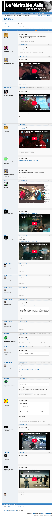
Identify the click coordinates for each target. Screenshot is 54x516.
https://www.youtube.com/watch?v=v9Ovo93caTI (28, 213)
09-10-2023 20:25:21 (23, 452)
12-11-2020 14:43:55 (23, 56)
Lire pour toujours (47, 30)
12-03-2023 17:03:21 (23, 378)
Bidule (5, 397)
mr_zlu (5, 180)
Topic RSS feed (40, 30)
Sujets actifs (39, 15)
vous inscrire (39, 28)
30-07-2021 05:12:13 (23, 263)
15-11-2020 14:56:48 (23, 87)
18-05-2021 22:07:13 (23, 235)
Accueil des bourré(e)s (12, 13)
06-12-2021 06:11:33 (23, 275)
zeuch (5, 44)
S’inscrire (36, 13)
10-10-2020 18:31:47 (23, 44)
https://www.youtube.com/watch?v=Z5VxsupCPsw (28, 241)
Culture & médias (13, 23)
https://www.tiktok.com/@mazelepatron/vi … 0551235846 (29, 339)
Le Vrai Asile (6, 23)
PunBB (34, 513)
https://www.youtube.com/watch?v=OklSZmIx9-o (28, 430)
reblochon (6, 333)
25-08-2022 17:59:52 (23, 299)
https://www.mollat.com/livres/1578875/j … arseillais (28, 160)
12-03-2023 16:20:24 (23, 362)
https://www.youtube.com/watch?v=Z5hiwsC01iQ (28, 93)
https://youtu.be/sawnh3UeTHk (24, 128)
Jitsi (4, 19)
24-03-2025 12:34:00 (23, 491)
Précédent (9, 26)
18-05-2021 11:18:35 (23, 209)
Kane (5, 209)
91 (18, 26)
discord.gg (9, 18)
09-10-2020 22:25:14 (23, 32)
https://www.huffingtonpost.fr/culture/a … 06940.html (28, 305)
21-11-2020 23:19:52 (23, 155)
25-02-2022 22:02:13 (23, 287)
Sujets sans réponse (46, 15)
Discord (5, 18)
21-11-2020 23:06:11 (23, 124)
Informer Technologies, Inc (46, 513)
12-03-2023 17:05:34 (23, 397)
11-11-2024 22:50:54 (23, 464)
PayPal (10, 20)
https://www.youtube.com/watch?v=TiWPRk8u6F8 (28, 61)
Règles (27, 13)
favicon (5, 155)
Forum (19, 13)
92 (20, 26)
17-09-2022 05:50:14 (23, 321)
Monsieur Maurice (8, 263)
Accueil (5, 13)
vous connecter (32, 28)
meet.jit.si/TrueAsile (9, 19)
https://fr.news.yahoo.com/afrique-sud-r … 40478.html (29, 369)
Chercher (31, 13)
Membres (23, 13)
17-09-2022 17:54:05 (23, 333)
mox (5, 32)
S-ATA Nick (6, 452)
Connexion (41, 13)
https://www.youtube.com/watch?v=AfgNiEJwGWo (28, 469)
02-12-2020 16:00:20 (23, 180)
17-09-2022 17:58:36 (23, 346)
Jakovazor (6, 56)
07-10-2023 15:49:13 (23, 424)
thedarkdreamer (7, 87)
